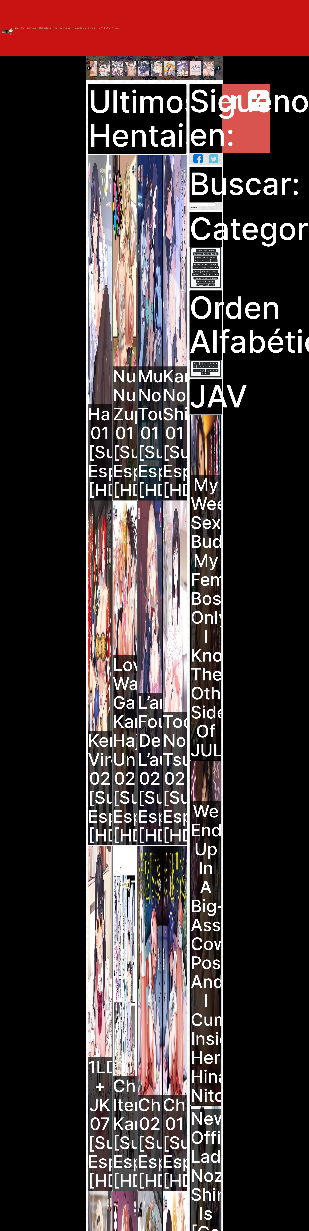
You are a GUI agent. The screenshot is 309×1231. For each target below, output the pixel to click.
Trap (204, 281)
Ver (225, 100)
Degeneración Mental (202, 261)
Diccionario (92, 28)
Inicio (17, 28)
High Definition (45, 28)
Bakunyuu (197, 254)
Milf (216, 268)
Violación (201, 285)
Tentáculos (213, 278)
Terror (199, 281)
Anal (205, 251)
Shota (205, 278)
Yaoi (212, 285)
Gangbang (213, 264)
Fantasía (197, 264)
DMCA (107, 28)
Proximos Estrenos (62, 28)
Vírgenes (211, 281)
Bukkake (206, 254)
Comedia (213, 257)
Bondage (198, 257)
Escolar (214, 261)
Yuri (207, 285)
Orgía (209, 275)
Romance (198, 278)
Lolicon (196, 271)
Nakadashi (205, 271)
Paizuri (216, 275)
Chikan (205, 257)
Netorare (214, 271)
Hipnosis (203, 268)
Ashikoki (212, 251)
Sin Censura (32, 28)
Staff (23, 28)
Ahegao (199, 251)
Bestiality (214, 254)
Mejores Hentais (79, 28)
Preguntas (116, 28)
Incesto (210, 268)
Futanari (205, 264)
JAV (100, 28)
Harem (195, 268)
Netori (203, 275)
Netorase (196, 275)
